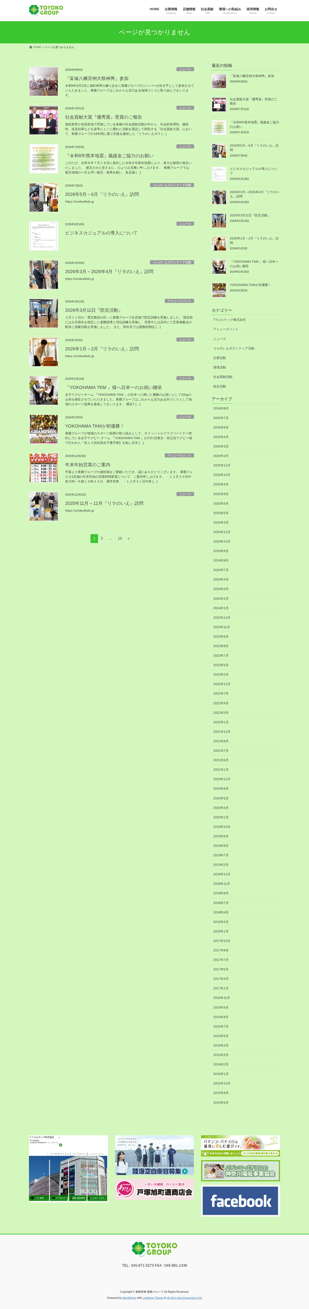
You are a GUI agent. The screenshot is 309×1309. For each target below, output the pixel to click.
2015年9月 (221, 1093)
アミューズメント (179, 301)
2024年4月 (221, 579)
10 (120, 539)
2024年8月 (221, 560)
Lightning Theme (153, 1298)
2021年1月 (221, 769)
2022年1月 (221, 722)
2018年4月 (221, 912)
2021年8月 (221, 741)
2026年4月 (221, 437)
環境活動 (219, 367)
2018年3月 (221, 922)
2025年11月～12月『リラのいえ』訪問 (104, 503)
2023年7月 (221, 655)
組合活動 (219, 386)
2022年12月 (222, 684)
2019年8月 (221, 846)
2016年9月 (221, 1007)
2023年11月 (221, 627)
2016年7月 (221, 1026)
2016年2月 (221, 1064)
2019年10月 (222, 827)
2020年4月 (221, 808)
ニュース (185, 69)
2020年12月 (222, 779)
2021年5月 (221, 760)
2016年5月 (221, 1036)
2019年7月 (221, 855)
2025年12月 (222, 465)
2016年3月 (221, 1055)
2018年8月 (221, 893)
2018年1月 (221, 931)
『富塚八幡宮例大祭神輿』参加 (96, 78)
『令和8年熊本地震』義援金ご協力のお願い (109, 155)
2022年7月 (221, 693)
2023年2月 (221, 674)
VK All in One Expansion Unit (184, 1298)
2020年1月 (221, 817)
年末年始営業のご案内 (87, 464)
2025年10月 (222, 475)
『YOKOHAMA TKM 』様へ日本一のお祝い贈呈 (113, 387)
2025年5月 (221, 513)
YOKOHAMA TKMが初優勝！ (94, 426)
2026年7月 (221, 418)
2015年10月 (222, 1083)
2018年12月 (222, 874)
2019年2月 (221, 864)
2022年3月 (221, 712)
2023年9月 (221, 636)
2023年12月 (222, 617)
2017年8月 (221, 950)
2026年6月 (221, 427)
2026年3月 (221, 446)
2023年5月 (221, 665)
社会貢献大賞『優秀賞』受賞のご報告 (103, 117)
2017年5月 (221, 969)
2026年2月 (221, 456)
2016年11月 (221, 998)
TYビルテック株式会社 (229, 319)
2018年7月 (221, 903)
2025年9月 (221, 484)
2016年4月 (221, 1045)
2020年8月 (221, 788)
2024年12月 (222, 532)
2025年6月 (221, 503)
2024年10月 (222, 541)
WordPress (129, 1298)
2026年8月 (221, 408)
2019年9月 (221, 836)
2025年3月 (221, 522)
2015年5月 (221, 1102)
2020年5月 (221, 798)
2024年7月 (221, 570)
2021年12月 (222, 731)
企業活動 (219, 358)
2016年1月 (221, 1074)
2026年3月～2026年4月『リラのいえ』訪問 (109, 271)
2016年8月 (221, 1017)
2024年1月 (221, 608)
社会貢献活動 (222, 377)
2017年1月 (221, 988)
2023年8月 (221, 646)
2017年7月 (221, 960)
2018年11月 (221, 883)
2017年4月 (221, 979)
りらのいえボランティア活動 (172, 185)
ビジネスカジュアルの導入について (101, 232)
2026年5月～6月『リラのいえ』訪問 (102, 194)
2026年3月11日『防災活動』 (94, 310)
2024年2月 (221, 598)
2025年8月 (221, 494)
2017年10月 (222, 941)
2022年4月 (221, 703)
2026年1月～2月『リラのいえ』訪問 (102, 348)
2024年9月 (221, 551)
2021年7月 (221, 750)
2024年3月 (221, 589)
